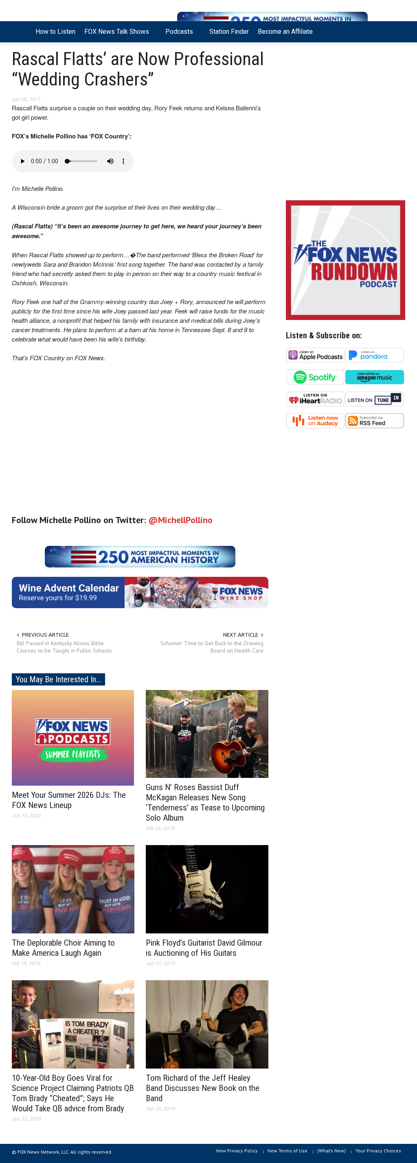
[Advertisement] (345, 123)
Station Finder (229, 31)
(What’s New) (331, 1151)
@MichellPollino (180, 520)
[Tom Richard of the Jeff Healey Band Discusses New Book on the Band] (207, 1023)
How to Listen (55, 31)
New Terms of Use (287, 1151)
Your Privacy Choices (378, 1151)
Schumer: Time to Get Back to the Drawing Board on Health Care (211, 647)
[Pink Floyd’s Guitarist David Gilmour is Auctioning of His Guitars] (207, 888)
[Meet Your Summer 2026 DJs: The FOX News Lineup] (73, 737)
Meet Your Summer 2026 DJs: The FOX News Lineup (69, 800)
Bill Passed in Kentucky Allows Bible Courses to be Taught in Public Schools (64, 647)
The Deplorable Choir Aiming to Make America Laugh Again (63, 948)
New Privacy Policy (237, 1151)
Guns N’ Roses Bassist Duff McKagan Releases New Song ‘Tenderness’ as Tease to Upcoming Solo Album (205, 802)
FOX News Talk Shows (114, 35)
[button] (396, 31)
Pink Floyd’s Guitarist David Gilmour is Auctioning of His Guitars (204, 948)
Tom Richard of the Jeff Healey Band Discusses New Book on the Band (202, 1088)
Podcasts (177, 35)
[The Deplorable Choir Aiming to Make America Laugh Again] (73, 888)
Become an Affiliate (285, 31)
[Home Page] (21, 31)
